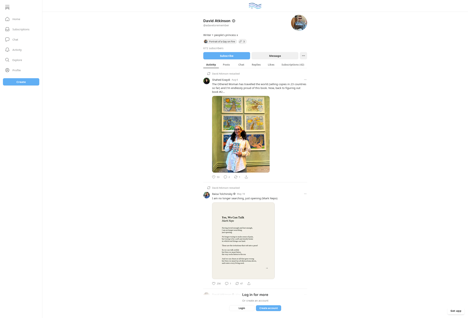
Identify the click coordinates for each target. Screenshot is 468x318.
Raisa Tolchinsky (222, 194)
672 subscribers (213, 48)
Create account (268, 308)
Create (21, 82)
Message (275, 56)
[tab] (211, 64)
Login (242, 308)
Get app (455, 311)
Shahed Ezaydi (221, 79)
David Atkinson (220, 73)
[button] (21, 19)
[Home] (7, 7)
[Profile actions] (303, 55)
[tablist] (255, 64)
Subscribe (226, 56)
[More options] (305, 80)
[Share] (246, 177)
